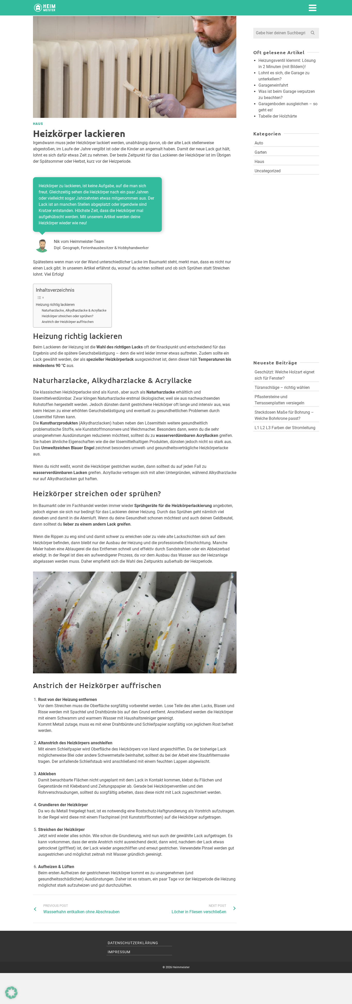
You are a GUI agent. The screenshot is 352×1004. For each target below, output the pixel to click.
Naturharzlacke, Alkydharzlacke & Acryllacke (74, 310)
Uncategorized (268, 170)
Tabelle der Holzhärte (277, 116)
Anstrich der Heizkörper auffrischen (68, 322)
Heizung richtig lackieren (55, 305)
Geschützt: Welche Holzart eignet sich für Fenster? (284, 375)
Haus (38, 124)
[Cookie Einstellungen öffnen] (11, 997)
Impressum (119, 952)
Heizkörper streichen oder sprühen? (67, 316)
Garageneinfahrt (273, 85)
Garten (261, 152)
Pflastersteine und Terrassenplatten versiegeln (279, 399)
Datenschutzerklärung (133, 943)
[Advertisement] (286, 236)
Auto (259, 143)
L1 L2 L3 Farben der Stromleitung (285, 427)
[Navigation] (312, 7)
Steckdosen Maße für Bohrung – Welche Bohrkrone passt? (284, 415)
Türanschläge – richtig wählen (282, 387)
